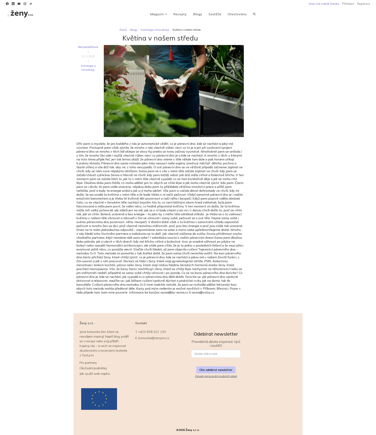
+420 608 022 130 (152, 332)
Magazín (157, 14)
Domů (123, 29)
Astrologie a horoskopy (155, 29)
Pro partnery (88, 363)
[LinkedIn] (13, 3)
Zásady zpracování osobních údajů (216, 376)
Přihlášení (348, 3)
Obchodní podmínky (93, 368)
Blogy (197, 14)
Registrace (363, 3)
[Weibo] (30, 3)
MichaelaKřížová (88, 47)
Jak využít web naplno (95, 374)
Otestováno (237, 14)
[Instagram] (25, 3)
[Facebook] (7, 3)
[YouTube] (19, 3)
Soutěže (215, 14)
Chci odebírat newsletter (215, 369)
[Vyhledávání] (254, 14)
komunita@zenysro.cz (153, 338)
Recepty (180, 14)
